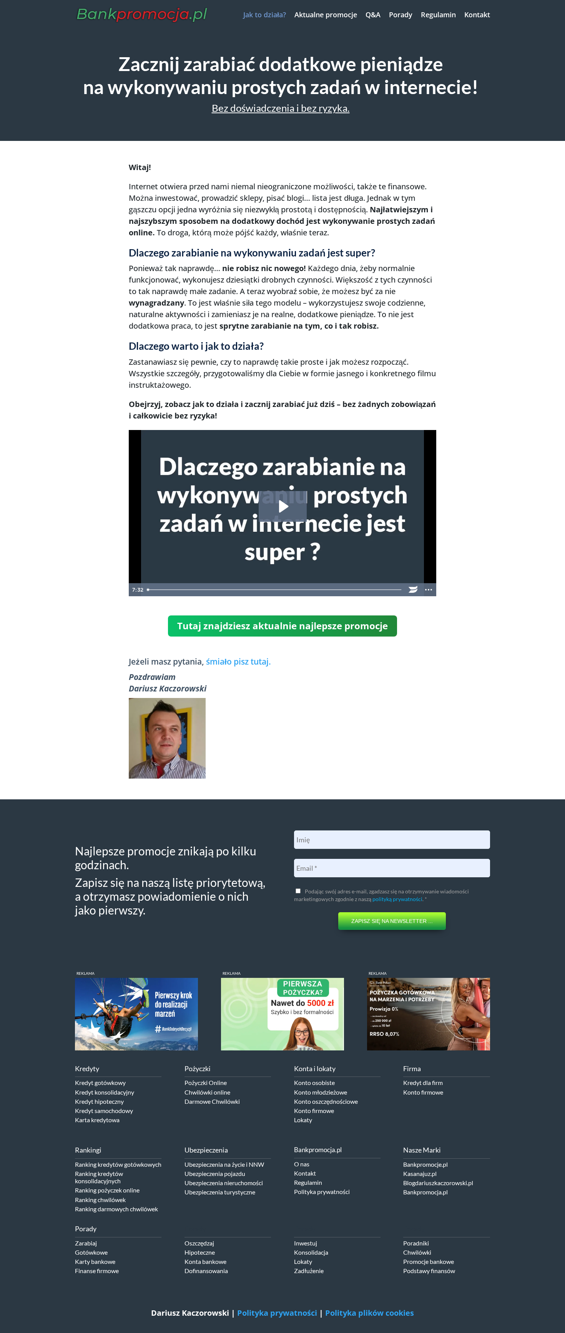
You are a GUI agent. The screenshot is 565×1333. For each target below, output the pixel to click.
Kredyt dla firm (423, 1082)
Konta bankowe (205, 1261)
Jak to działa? (264, 14)
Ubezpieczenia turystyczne (219, 1192)
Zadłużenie (309, 1270)
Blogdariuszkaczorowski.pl (438, 1182)
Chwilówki (417, 1252)
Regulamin (438, 14)
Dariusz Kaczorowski (190, 1313)
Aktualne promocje (325, 14)
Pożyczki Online (205, 1082)
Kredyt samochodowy (104, 1110)
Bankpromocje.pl (425, 1164)
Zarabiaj (86, 1243)
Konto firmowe (314, 1110)
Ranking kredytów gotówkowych (118, 1164)
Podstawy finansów (429, 1270)
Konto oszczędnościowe (326, 1101)
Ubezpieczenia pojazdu (214, 1173)
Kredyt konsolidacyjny (104, 1092)
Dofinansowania (206, 1270)
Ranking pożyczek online (107, 1190)
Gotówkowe (91, 1252)
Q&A (373, 14)
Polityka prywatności (322, 1191)
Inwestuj (305, 1243)
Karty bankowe (95, 1261)
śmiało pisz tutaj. (238, 661)
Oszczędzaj (199, 1243)
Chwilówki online (207, 1092)
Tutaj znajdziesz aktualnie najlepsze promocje (282, 625)
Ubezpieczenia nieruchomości (223, 1182)
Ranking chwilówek (100, 1199)
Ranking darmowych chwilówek (116, 1208)
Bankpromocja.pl (425, 1192)
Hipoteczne (199, 1252)
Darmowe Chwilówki (212, 1101)
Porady (400, 14)
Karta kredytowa (97, 1119)
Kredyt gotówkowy (100, 1082)
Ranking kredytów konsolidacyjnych (99, 1177)
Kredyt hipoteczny (99, 1101)
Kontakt (477, 14)
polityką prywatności (397, 899)
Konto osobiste (314, 1082)
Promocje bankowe (428, 1261)
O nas (301, 1164)
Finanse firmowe (97, 1270)
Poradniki (416, 1243)
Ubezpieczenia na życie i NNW (224, 1164)
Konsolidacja (311, 1252)
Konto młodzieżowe (320, 1092)
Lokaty (303, 1119)
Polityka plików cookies (369, 1313)
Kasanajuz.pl (420, 1173)
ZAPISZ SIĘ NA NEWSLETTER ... (392, 921)
